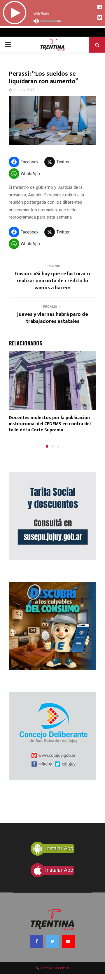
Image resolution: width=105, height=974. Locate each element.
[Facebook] (36, 941)
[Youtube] (68, 941)
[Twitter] (52, 941)
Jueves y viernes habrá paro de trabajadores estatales (52, 318)
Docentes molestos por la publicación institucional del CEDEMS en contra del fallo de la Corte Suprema (50, 424)
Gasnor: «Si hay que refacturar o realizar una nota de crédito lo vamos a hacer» (52, 280)
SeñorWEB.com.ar (54, 968)
